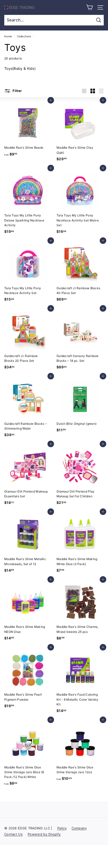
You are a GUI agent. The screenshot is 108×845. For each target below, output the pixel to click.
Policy (62, 828)
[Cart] (89, 7)
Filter (17, 91)
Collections (24, 36)
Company (79, 828)
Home (8, 36)
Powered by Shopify (44, 834)
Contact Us (13, 834)
